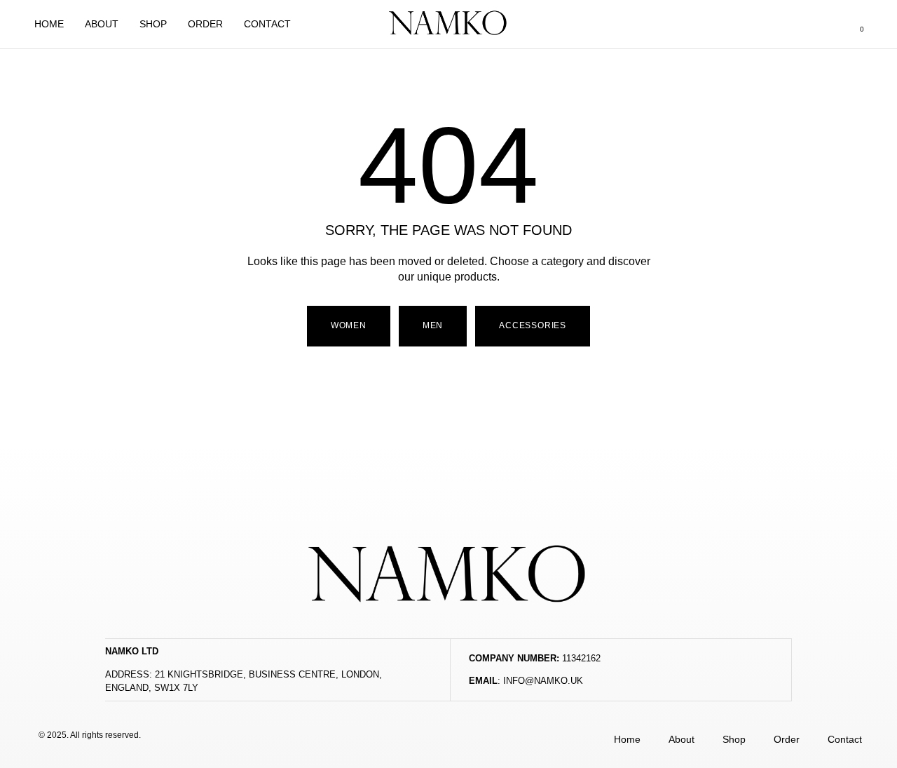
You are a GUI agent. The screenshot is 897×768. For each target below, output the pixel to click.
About (101, 23)
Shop (153, 23)
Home (49, 23)
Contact (267, 23)
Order (205, 23)
